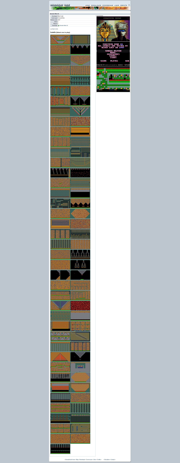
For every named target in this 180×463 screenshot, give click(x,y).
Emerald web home (70, 459)
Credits (99, 459)
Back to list (55, 29)
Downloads (82, 459)
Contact (113, 459)
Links (94, 459)
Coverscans (89, 459)
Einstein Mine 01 (63, 25)
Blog (77, 459)
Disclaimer (107, 459)
